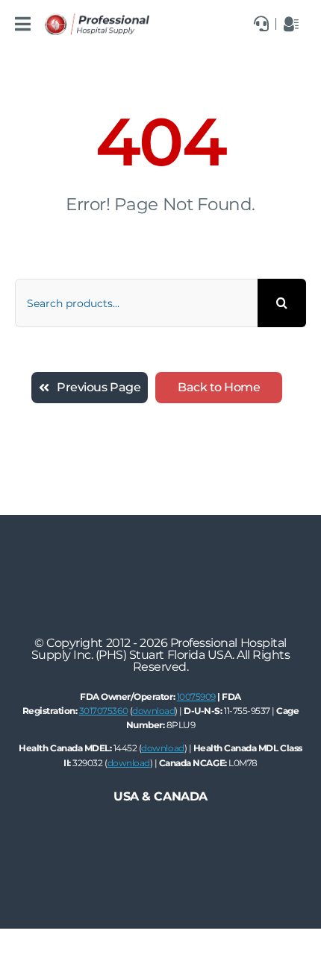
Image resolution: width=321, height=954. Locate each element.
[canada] (97, 19)
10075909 (196, 696)
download (153, 710)
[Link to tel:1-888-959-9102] (261, 23)
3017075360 (103, 710)
